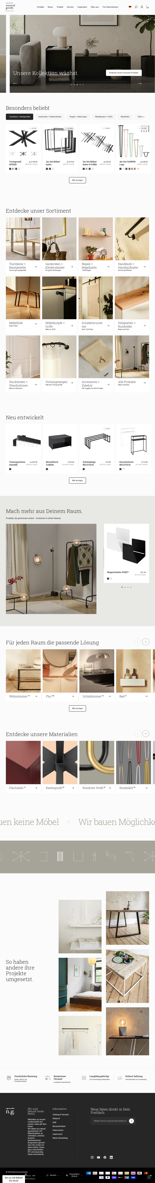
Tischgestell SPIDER (15, 163)
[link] (125, 73)
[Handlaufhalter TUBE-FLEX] (127, 856)
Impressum (57, 1134)
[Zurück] (15, 83)
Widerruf (56, 1118)
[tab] (19, 117)
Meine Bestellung (60, 1138)
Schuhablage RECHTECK (89, 463)
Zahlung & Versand (61, 1114)
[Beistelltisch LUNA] (60, 856)
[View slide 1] (122, 587)
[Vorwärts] (140, 83)
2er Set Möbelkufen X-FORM (90, 163)
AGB (54, 1122)
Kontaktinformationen (28, 1179)
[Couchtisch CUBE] (24, 597)
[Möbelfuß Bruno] (15, 856)
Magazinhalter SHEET (118, 572)
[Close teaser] (26, 1174)
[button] (13, 1179)
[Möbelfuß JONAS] (111, 856)
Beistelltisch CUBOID (52, 463)
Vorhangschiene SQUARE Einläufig (17, 465)
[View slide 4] (130, 587)
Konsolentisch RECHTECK (126, 463)
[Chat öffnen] (149, 1177)
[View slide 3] (127, 587)
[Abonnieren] (131, 1121)
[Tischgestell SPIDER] (38, 856)
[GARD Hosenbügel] (76, 543)
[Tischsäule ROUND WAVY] (77, 856)
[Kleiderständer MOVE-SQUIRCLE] (66, 589)
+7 (138, 169)
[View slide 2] (125, 587)
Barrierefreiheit (59, 1126)
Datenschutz (58, 1130)
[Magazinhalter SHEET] (37, 560)
